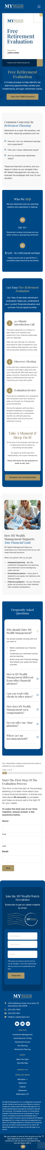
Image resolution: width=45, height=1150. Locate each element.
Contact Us (22, 1070)
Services (22, 1030)
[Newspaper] (28, 1024)
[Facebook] (17, 1024)
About (22, 1055)
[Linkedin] (22, 1024)
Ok (23, 1146)
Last (4, 846)
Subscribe (16, 975)
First (4, 834)
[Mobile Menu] (39, 6)
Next (8, 868)
